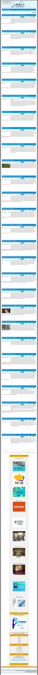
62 (31, 452)
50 (19, 452)
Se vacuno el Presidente (6, 370)
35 (4, 452)
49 (18, 452)
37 (6, 452)
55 (24, 452)
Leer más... (22, 49)
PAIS (19, 639)
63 (32, 452)
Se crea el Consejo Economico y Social (8, 63)
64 (33, 452)
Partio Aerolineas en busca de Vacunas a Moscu (9, 289)
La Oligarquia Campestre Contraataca (8, 160)
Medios (19, 636)
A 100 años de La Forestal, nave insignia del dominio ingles (11, 257)
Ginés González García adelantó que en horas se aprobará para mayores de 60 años (15, 402)
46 (15, 452)
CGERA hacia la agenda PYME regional (8, 208)
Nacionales (19, 638)
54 (23, 452)
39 (8, 452)
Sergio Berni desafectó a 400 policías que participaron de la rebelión (12, 144)
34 (3, 452)
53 (22, 452)
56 (25, 452)
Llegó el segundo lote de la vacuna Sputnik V (9, 434)
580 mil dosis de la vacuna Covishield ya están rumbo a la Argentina (12, 79)
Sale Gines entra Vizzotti (6, 47)
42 (11, 452)
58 (27, 452)
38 (7, 452)
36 (5, 452)
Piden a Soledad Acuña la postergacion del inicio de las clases (12, 192)
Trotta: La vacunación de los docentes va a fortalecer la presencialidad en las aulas (15, 31)
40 (9, 452)
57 (26, 452)
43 (12, 452)
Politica (19, 641)
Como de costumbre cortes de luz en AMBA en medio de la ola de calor (13, 305)
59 (28, 452)
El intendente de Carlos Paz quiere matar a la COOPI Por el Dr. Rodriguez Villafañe (15, 95)
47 (16, 452)
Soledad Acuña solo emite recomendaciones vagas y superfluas (12, 176)
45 (14, 452)
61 (30, 452)
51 (20, 452)
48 (17, 452)
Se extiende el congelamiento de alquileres (9, 321)
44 (13, 452)
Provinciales (19, 640)
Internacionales (19, 637)
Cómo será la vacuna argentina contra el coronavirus (10, 273)
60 (29, 452)
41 (10, 452)
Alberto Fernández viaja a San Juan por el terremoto (10, 418)
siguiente (18, 453)
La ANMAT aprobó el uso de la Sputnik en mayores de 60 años (12, 386)
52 (21, 452)
